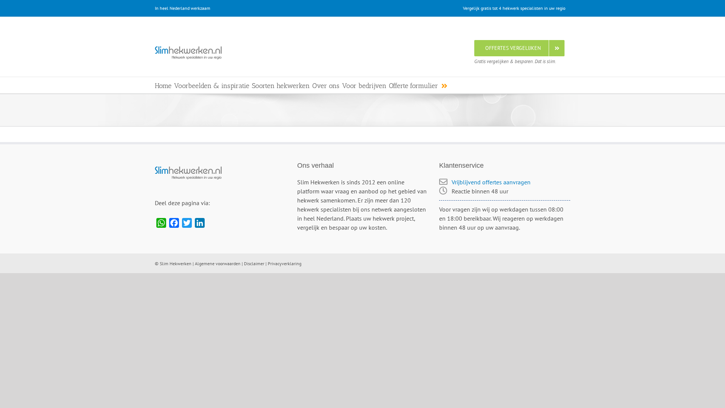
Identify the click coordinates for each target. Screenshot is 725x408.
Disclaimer (254, 263)
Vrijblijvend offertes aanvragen (491, 182)
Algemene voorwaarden (218, 263)
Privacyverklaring (284, 263)
